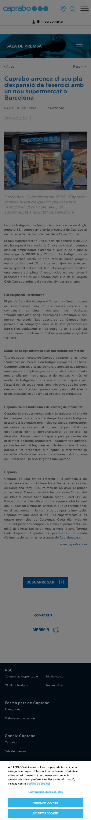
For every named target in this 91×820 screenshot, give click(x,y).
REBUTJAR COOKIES (45, 802)
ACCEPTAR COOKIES (45, 813)
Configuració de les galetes (45, 791)
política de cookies (38, 783)
